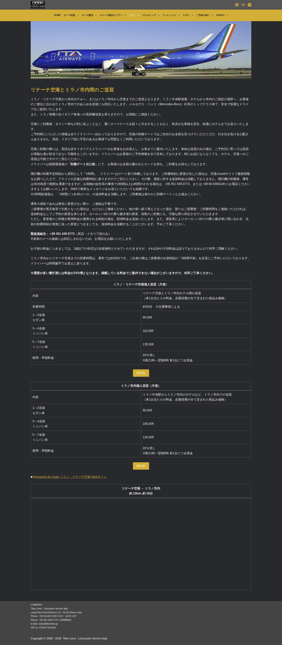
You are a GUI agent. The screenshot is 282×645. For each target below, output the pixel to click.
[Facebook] (237, 5)
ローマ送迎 (69, 15)
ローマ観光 (87, 15)
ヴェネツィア (149, 15)
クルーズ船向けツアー (111, 15)
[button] (141, 373)
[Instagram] (249, 5)
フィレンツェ (169, 15)
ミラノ (132, 15)
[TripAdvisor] (243, 5)
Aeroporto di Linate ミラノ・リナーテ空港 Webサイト (70, 476)
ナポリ (186, 15)
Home (57, 15)
